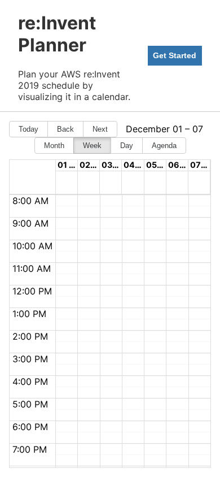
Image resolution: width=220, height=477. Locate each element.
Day (126, 145)
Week (92, 145)
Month (54, 145)
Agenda (164, 145)
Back (65, 129)
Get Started (174, 55)
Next (100, 129)
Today (28, 129)
